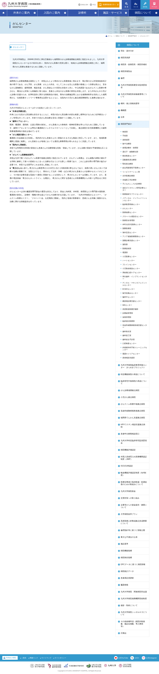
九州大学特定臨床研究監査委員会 (134, 442)
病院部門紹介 (132, 36)
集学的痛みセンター (130, 293)
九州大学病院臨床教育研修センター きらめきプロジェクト (134, 366)
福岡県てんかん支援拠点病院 (133, 418)
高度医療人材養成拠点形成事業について (134, 522)
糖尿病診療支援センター (132, 301)
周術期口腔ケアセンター (132, 273)
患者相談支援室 (128, 358)
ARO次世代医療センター (132, 224)
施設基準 (124, 544)
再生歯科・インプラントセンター (134, 277)
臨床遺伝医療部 (128, 321)
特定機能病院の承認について (133, 374)
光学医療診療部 (128, 176)
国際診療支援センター (131, 240)
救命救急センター (129, 156)
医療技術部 (126, 248)
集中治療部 (126, 144)
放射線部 (125, 140)
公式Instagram (151, 658)
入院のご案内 (52, 12)
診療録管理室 (127, 313)
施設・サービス (112, 12)
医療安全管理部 (128, 220)
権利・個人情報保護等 (130, 103)
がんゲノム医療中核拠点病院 (133, 404)
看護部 (125, 252)
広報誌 (123, 633)
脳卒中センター (128, 297)
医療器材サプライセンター (132, 194)
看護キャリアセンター (131, 354)
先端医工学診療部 (129, 180)
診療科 (82, 12)
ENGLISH (84, 5)
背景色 (145, 7)
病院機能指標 (126, 551)
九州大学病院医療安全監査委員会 (134, 86)
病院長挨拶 (125, 58)
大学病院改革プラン (129, 514)
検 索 (126, 7)
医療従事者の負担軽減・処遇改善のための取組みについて (134, 483)
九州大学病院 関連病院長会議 (134, 592)
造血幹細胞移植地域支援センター (134, 326)
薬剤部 (125, 244)
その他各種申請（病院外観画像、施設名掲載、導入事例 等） (133, 623)
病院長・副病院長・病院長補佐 (134, 64)
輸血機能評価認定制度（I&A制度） (133, 474)
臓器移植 (124, 585)
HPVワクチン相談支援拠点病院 (133, 426)
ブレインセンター (129, 264)
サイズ (136, 7)
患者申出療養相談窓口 (130, 434)
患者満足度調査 (127, 578)
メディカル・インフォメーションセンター (134, 199)
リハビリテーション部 (131, 172)
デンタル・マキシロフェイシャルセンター (134, 284)
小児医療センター (129, 256)
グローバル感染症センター (132, 216)
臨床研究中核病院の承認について (134, 382)
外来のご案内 (21, 12)
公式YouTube (123, 658)
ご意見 (23, 658)
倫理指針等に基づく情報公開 (133, 530)
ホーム (110, 36)
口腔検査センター (129, 343)
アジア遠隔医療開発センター (133, 236)
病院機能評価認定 (128, 450)
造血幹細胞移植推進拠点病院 (133, 411)
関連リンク (34, 658)
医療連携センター (129, 212)
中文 (94, 5)
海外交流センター (129, 232)
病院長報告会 (126, 71)
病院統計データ (127, 571)
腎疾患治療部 (127, 164)
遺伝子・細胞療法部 (130, 152)
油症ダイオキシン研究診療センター (134, 189)
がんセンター (18, 47)
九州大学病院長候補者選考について (134, 95)
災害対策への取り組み (130, 498)
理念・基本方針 (127, 51)
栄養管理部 (126, 317)
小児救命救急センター (131, 268)
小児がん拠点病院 (128, 397)
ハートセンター (128, 260)
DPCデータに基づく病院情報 (133, 564)
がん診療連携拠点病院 (130, 390)
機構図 (123, 110)
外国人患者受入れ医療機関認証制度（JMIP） (134, 458)
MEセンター (127, 305)
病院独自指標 (126, 558)
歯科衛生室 (126, 331)
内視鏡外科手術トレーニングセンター (134, 348)
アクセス (154, 7)
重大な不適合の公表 (129, 537)
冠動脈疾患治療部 (129, 160)
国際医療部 (126, 228)
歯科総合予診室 (128, 339)
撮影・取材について (129, 605)
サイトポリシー (60, 658)
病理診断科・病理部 (130, 148)
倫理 (122, 78)
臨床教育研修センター (131, 204)
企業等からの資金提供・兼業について (134, 506)
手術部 (125, 136)
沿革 (122, 117)
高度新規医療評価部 (130, 309)
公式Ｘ (137, 658)
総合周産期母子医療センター (133, 168)
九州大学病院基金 (128, 491)
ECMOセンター (128, 289)
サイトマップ (46, 658)
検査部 (125, 132)
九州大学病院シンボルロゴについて (134, 613)
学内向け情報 (11, 658)
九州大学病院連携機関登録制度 (134, 599)
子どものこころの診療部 (132, 184)
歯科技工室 (126, 335)
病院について (143, 12)
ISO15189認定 (127, 466)
